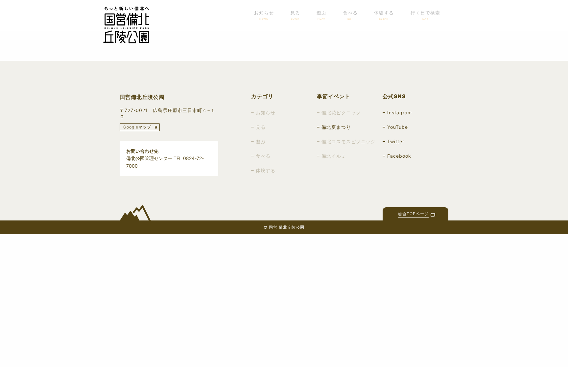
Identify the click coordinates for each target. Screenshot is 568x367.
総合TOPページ (413, 214)
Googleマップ (137, 127)
